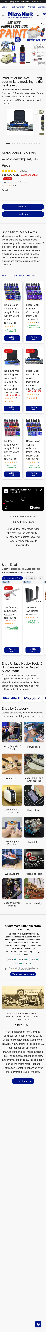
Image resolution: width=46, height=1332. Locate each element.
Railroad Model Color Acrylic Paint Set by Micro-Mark (12, 448)
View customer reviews (23, 974)
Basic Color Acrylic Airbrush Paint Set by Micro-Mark (33, 448)
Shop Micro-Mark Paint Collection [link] (18, 275)
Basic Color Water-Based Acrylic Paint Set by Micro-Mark (12, 312)
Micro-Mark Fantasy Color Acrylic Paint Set (33, 310)
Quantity (5, 190)
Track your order (17, 7)
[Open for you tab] (38, 1324)
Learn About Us (23, 1081)
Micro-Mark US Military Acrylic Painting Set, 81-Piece (33, 378)
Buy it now (23, 214)
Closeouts (30, 578)
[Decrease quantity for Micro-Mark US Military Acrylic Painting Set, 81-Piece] (4, 195)
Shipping (5, 182)
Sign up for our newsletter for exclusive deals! (25, 2)
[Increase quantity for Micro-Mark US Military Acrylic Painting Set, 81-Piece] (12, 195)
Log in (4, 7)
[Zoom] (35, 112)
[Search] (38, 14)
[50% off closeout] (23, 43)
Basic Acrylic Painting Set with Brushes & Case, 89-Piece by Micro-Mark (11, 379)
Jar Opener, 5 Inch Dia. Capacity (11, 611)
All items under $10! (12, 578)
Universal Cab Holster (32, 609)
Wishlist (31, 7)
